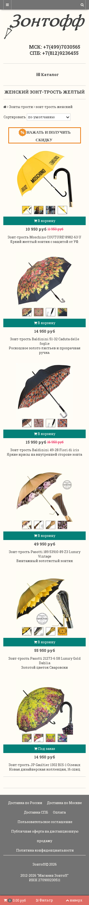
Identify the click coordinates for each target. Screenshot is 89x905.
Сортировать (15, 117)
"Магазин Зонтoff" (53, 875)
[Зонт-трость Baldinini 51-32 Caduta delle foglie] (44, 280)
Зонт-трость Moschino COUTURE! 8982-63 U (44, 237)
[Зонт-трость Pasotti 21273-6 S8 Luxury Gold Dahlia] (44, 599)
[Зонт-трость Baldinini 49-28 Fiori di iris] (44, 391)
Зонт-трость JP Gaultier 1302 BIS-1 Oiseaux (44, 765)
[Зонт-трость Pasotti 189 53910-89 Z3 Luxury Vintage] (44, 493)
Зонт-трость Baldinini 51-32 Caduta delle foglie (44, 341)
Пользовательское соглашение (44, 822)
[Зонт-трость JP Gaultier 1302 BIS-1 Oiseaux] (44, 706)
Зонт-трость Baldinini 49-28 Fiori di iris (44, 450)
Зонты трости (21, 106)
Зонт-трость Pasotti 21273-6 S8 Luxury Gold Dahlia (44, 660)
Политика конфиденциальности (44, 850)
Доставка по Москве (64, 803)
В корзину (46, 220)
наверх (76, 900)
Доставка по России (24, 803)
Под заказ (46, 748)
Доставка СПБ (35, 812)
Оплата (59, 812)
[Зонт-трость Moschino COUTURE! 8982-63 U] (44, 178)
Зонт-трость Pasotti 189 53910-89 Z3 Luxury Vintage (44, 554)
